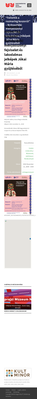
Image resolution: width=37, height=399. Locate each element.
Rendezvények (29, 159)
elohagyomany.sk (28, 172)
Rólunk (13, 390)
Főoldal (8, 390)
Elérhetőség (16, 392)
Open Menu (29, 5)
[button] (30, 238)
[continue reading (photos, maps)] (17, 194)
